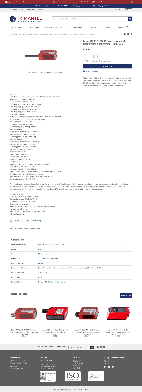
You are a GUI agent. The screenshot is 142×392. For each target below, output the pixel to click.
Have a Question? (91, 71)
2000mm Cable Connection (48, 258)
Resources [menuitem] (94, 28)
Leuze (85, 46)
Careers (106, 363)
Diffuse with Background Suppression (52, 282)
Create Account (119, 9)
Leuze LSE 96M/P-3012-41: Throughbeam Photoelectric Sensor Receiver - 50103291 (118, 332)
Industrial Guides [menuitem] (77, 28)
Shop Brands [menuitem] (34, 28)
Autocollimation (44, 244)
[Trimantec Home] (27, 19)
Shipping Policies (78, 361)
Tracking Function (57, 244)
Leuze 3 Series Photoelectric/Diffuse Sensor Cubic (83, 268)
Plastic (40, 263)
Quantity (86, 54)
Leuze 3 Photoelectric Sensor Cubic (51, 268)
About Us (107, 361)
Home (11, 34)
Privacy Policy (77, 366)
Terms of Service (78, 363)
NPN (40, 277)
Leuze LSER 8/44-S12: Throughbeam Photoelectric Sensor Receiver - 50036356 (55, 332)
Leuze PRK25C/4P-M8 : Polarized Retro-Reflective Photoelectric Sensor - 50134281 (86, 332)
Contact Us (40, 9)
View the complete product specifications (25, 228)
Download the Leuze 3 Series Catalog (27, 221)
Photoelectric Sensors (32, 34)
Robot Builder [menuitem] (119, 28)
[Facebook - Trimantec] (125, 34)
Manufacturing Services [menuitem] (55, 28)
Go (92, 347)
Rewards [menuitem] (108, 28)
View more (126, 295)
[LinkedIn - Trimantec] (131, 34)
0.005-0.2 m (42, 272)
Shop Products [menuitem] (17, 28)
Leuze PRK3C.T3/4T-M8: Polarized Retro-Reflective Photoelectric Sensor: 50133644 (24, 332)
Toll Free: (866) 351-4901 (16, 9)
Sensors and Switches (19, 34)
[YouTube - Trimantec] (128, 34)
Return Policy (77, 368)
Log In (111, 9)
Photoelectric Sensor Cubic (48, 254)
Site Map (86, 389)
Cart (130, 9)
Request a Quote (30, 9)
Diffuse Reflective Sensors (46, 34)
